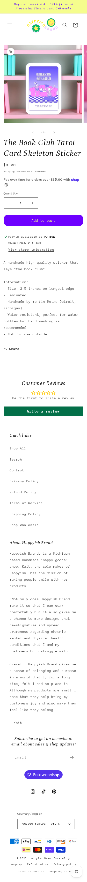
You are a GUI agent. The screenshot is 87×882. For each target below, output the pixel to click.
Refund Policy (23, 492)
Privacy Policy (24, 481)
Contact (17, 470)
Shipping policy (62, 871)
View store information (31, 249)
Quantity (11, 193)
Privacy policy (65, 864)
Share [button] (14, 349)
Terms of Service (26, 503)
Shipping (9, 171)
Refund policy (37, 864)
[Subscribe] (71, 757)
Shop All (18, 448)
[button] (9, 25)
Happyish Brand (41, 858)
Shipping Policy (25, 514)
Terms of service (31, 871)
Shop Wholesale (24, 525)
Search (16, 459)
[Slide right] (54, 132)
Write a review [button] (43, 411)
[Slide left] (33, 132)
